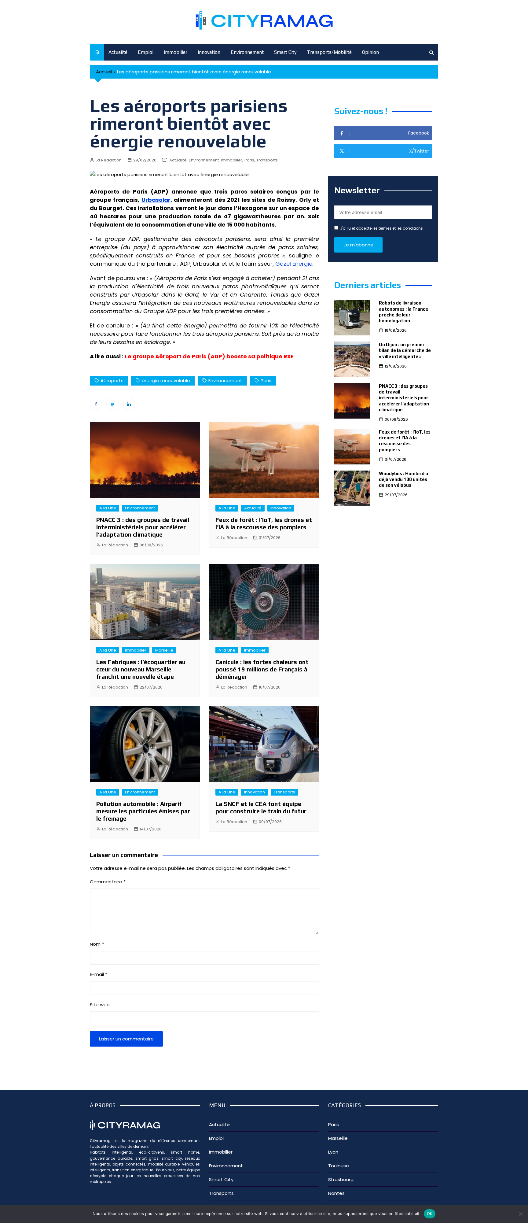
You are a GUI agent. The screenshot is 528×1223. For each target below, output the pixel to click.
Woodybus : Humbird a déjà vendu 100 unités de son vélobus (403, 479)
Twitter (112, 404)
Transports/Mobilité (329, 52)
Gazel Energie (293, 264)
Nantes (336, 1193)
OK (430, 1213)
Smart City (285, 52)
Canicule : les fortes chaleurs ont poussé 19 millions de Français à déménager (262, 669)
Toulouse (338, 1165)
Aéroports (112, 380)
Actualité (117, 52)
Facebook (96, 404)
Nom (97, 944)
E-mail (98, 974)
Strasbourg (341, 1179)
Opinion (370, 52)
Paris (249, 160)
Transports (267, 160)
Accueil (104, 71)
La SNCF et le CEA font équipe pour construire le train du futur (260, 807)
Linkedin (129, 404)
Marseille (164, 650)
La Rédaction (109, 160)
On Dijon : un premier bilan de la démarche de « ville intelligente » (405, 350)
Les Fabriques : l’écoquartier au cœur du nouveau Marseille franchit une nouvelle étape (140, 669)
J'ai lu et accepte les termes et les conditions (381, 228)
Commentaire (108, 881)
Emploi (145, 52)
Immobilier (175, 52)
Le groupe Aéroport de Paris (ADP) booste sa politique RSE (209, 356)
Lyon (333, 1152)
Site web (100, 1004)
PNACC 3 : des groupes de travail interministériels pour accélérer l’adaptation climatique (142, 527)
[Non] (520, 1214)
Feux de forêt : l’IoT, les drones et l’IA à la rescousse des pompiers (263, 523)
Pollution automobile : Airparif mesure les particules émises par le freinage (143, 811)
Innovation (209, 52)
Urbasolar (155, 200)
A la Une (107, 508)
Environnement (247, 52)
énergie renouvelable (166, 380)
